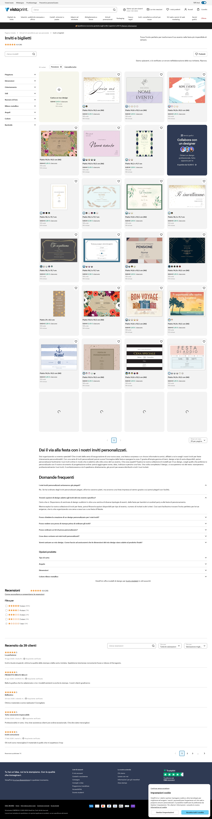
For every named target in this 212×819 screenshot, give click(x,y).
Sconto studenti (78, 792)
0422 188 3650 (9, 805)
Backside (8, 125)
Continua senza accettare (160, 788)
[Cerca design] (33, 54)
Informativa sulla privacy (28, 805)
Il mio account (77, 773)
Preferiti (202, 54)
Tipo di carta (44, 558)
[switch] (201, 2)
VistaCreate (9, 3)
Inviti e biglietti (58, 33)
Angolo (42, 564)
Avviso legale (55, 805)
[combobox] (73, 9)
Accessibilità (77, 789)
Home (17, 805)
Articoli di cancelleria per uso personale (34, 33)
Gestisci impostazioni (165, 812)
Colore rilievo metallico (48, 576)
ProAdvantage (31, 3)
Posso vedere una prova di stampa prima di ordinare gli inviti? (65, 523)
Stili (6, 93)
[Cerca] (114, 10)
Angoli (7, 112)
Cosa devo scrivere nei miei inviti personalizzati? (59, 536)
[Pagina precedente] (107, 440)
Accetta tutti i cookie (195, 812)
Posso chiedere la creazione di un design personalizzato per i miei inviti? (69, 517)
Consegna (76, 780)
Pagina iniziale (10, 33)
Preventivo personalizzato (48, 3)
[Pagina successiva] (120, 440)
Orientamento (11, 87)
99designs (20, 3)
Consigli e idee (77, 783)
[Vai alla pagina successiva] (204, 753)
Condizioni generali (43, 805)
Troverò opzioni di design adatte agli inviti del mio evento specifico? (67, 498)
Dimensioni (9, 81)
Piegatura (9, 74)
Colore (7, 119)
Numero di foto (11, 100)
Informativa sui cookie (159, 807)
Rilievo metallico (12, 106)
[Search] (153, 646)
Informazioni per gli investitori (129, 780)
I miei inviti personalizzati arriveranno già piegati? (59, 485)
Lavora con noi (123, 776)
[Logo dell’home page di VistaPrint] (16, 10)
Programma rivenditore (80, 786)
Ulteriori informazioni (129, 26)
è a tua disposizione (21, 780)
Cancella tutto (70, 67)
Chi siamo (121, 773)
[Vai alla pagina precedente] (175, 753)
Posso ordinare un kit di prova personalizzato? (58, 530)
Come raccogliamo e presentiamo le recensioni (24, 594)
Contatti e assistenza (80, 776)
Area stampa (122, 783)
